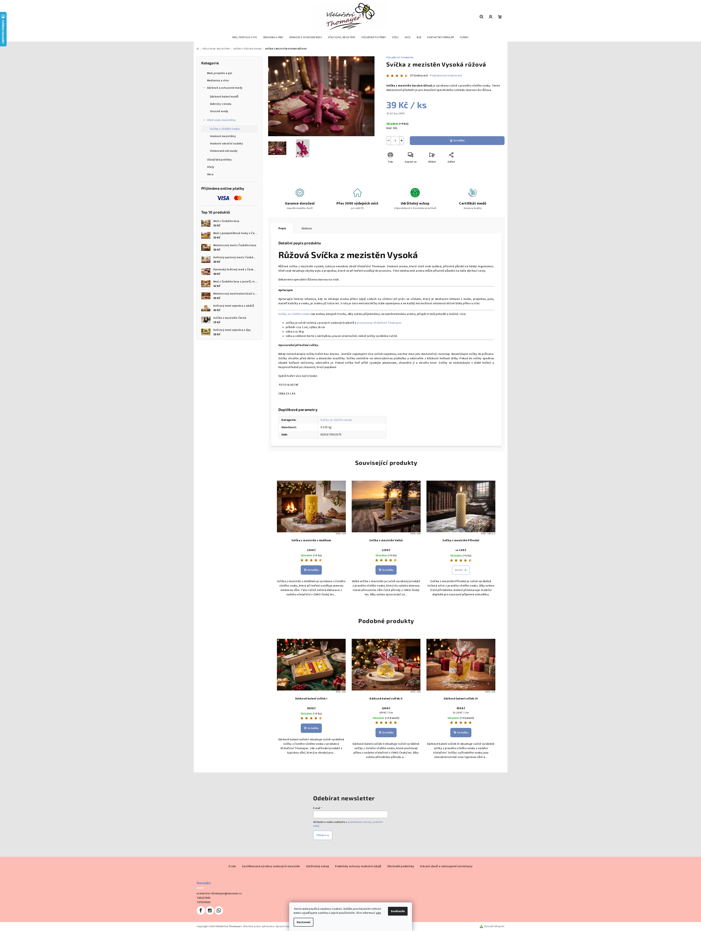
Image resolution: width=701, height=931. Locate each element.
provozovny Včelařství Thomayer (379, 323)
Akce (210, 174)
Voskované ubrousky (224, 151)
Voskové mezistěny (223, 136)
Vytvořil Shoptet (494, 926)
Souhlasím (398, 911)
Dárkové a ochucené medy (225, 88)
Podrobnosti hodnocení (446, 76)
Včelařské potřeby (219, 160)
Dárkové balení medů (224, 97)
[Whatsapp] (219, 910)
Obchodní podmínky (400, 866)
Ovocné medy (219, 111)
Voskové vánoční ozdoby (226, 144)
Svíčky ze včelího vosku (294, 314)
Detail (459, 570)
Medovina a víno (218, 80)
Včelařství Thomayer (399, 57)
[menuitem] (244, 37)
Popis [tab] (282, 228)
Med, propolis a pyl (219, 73)
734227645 (204, 898)
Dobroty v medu (220, 104)
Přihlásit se (322, 835)
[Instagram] (210, 910)
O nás (232, 866)
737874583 (204, 902)
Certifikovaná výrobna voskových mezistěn (271, 866)
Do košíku (459, 140)
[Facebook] (201, 910)
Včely (210, 167)
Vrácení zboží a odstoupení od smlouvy (446, 866)
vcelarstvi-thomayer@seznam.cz (219, 893)
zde (378, 913)
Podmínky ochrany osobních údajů (358, 866)
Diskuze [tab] (307, 228)
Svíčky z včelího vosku (225, 129)
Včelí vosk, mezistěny (221, 120)
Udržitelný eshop (317, 866)
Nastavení (303, 922)
